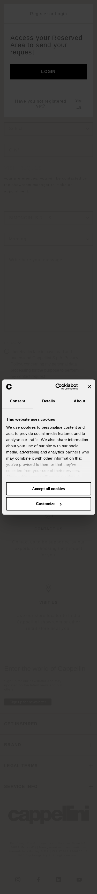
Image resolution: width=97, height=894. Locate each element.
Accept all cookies (48, 488)
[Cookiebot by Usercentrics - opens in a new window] (58, 386)
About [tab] (79, 401)
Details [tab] (48, 401)
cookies (28, 427)
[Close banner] (89, 386)
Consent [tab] (17, 401)
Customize (45, 504)
